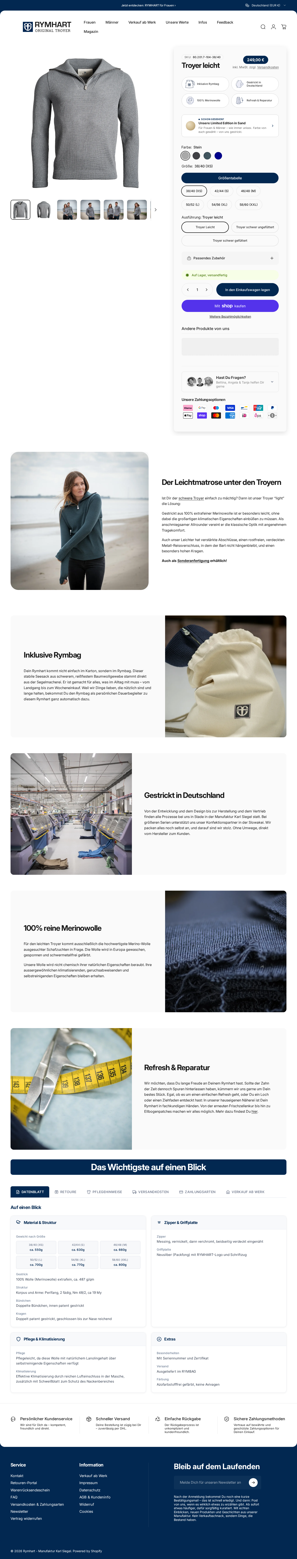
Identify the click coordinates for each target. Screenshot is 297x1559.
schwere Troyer (191, 498)
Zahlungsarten (200, 1192)
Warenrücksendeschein (30, 1490)
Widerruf (86, 1504)
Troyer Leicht (205, 227)
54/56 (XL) (219, 204)
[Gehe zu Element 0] (20, 210)
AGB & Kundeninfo (95, 1497)
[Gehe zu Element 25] (90, 210)
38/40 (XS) (194, 191)
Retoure (68, 1192)
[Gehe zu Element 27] (137, 210)
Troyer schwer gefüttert (230, 240)
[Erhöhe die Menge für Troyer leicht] (207, 289)
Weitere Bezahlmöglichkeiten (230, 316)
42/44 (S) (222, 191)
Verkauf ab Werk (248, 1192)
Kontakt (17, 1476)
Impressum (88, 1483)
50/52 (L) (192, 204)
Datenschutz (89, 1490)
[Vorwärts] (148, 129)
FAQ (14, 1497)
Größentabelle (230, 178)
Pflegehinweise (107, 1192)
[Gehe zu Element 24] (67, 210)
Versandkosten (268, 67)
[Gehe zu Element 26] (114, 210)
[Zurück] (22, 129)
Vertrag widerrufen (26, 1518)
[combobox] (266, 5)
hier (254, 1111)
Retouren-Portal (24, 1483)
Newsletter (19, 1511)
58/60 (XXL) (249, 204)
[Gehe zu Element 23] (44, 210)
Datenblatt (33, 1192)
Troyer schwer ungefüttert (255, 227)
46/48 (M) (248, 191)
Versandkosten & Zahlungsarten (37, 1504)
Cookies (86, 1511)
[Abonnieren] (253, 1482)
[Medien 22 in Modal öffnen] (85, 121)
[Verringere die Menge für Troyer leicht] (187, 289)
